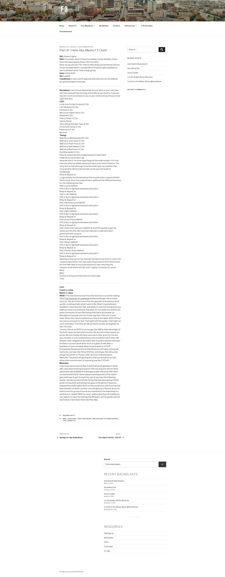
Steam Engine (111, 419)
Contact (116, 26)
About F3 (72, 26)
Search (107, 459)
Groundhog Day (133, 68)
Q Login (107, 551)
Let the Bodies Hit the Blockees (140, 77)
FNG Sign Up (109, 533)
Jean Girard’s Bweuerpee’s (137, 64)
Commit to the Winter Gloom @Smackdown (144, 81)
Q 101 (106, 542)
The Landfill (69, 420)
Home (61, 26)
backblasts (69, 415)
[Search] (162, 464)
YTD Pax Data (146, 26)
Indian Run (97, 419)
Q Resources (129, 26)
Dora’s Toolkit (132, 73)
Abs (65, 419)
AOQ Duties (108, 538)
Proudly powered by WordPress (71, 572)
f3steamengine (85, 47)
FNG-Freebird (84, 419)
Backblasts (104, 26)
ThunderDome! (65, 31)
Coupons (72, 419)
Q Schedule (108, 546)
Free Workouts (87, 26)
